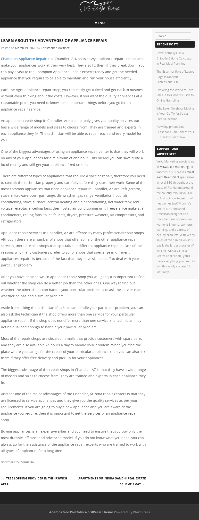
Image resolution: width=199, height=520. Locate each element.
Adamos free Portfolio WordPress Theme (81, 512)
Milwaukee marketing (175, 167)
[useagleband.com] (99, 12)
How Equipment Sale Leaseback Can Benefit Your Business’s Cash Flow (175, 132)
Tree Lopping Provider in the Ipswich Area (34, 481)
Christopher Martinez (55, 48)
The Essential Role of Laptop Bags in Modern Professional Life (175, 76)
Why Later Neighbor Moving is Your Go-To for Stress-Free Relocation (175, 113)
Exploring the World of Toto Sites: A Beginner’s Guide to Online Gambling (175, 95)
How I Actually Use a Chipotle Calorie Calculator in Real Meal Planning (175, 58)
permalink (27, 462)
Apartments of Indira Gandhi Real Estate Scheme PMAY (112, 481)
